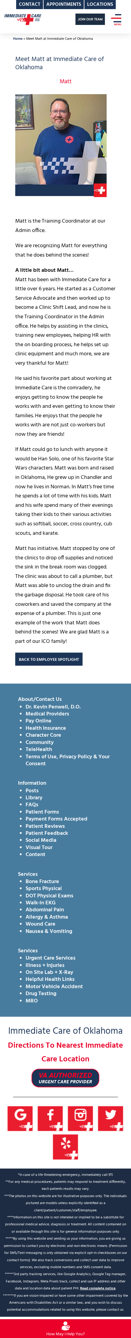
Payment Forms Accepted (56, 819)
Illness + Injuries (45, 965)
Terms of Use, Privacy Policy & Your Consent (68, 760)
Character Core (43, 735)
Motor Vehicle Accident (54, 986)
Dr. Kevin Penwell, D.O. (53, 707)
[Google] (20, 1118)
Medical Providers (47, 714)
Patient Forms (42, 812)
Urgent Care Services (51, 958)
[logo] (22, 19)
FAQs (32, 804)
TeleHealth (39, 749)
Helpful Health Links (50, 979)
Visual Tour (39, 847)
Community (40, 742)
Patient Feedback (47, 833)
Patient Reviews (45, 826)
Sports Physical (44, 888)
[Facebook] (50, 1118)
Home (18, 39)
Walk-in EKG (40, 903)
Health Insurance (46, 728)
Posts (32, 791)
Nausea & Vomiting (49, 931)
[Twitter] (110, 1118)
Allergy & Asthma (47, 917)
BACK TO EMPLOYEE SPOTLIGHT (49, 659)
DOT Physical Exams (49, 896)
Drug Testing (41, 993)
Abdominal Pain (45, 910)
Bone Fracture (42, 881)
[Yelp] (65, 1147)
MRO (32, 1001)
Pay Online (38, 721)
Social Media (41, 840)
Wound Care (40, 924)
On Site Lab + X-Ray (49, 972)
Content (35, 854)
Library (34, 798)
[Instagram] (80, 1118)
